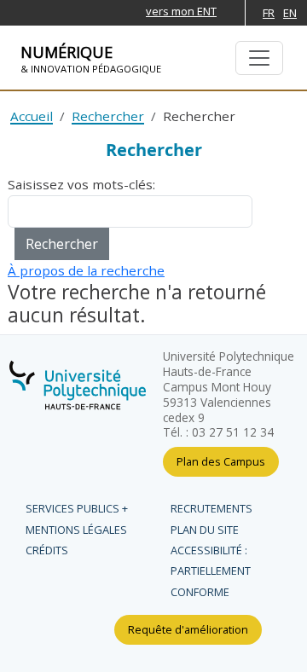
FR (269, 12)
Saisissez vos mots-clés (80, 184)
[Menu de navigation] (259, 58)
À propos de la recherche (86, 270)
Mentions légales (76, 529)
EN (290, 12)
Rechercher (108, 116)
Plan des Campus (221, 461)
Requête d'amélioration (188, 629)
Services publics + (77, 508)
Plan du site (205, 529)
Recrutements (211, 508)
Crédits (47, 550)
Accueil (31, 116)
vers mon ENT (181, 11)
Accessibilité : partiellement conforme (211, 571)
